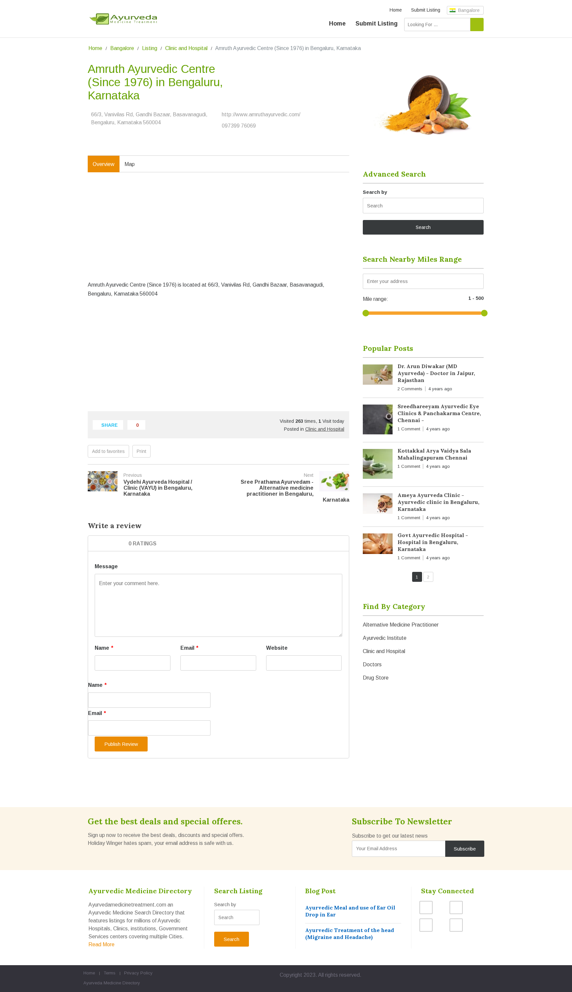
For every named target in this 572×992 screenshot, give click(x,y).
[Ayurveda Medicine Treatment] (123, 19)
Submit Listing (425, 10)
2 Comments (410, 388)
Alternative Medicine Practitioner (401, 625)
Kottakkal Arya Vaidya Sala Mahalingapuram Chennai (434, 454)
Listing (149, 48)
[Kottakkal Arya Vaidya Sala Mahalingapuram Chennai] (378, 465)
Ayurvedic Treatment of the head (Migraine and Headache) (349, 933)
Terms (110, 972)
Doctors (372, 664)
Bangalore (468, 10)
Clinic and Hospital (186, 48)
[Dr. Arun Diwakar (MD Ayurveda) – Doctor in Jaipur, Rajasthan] (378, 375)
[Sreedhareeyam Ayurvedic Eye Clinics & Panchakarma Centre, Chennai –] (378, 421)
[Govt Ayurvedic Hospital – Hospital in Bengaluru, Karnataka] (378, 544)
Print (141, 451)
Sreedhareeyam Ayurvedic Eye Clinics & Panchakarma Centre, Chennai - (439, 413)
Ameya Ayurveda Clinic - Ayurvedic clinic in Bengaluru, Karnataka (438, 502)
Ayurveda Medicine (102, 982)
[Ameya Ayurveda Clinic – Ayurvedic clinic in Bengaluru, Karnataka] (378, 504)
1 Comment (409, 428)
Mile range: (375, 299)
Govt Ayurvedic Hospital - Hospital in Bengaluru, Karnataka (433, 542)
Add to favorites (108, 451)
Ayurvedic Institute (384, 638)
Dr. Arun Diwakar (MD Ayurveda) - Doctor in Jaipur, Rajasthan (436, 373)
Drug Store (376, 678)
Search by (375, 192)
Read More (101, 944)
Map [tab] (129, 164)
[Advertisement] (218, 233)
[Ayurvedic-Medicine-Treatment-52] (423, 102)
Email (189, 648)
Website (277, 648)
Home (396, 10)
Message (106, 566)
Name (104, 648)
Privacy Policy (138, 972)
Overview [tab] (104, 164)
